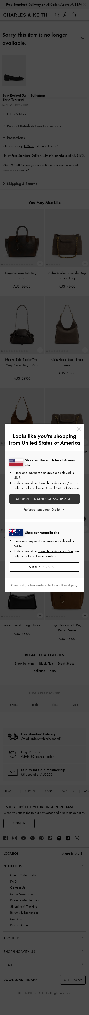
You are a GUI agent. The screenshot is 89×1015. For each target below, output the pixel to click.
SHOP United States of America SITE (44, 499)
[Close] (79, 429)
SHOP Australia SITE (44, 567)
